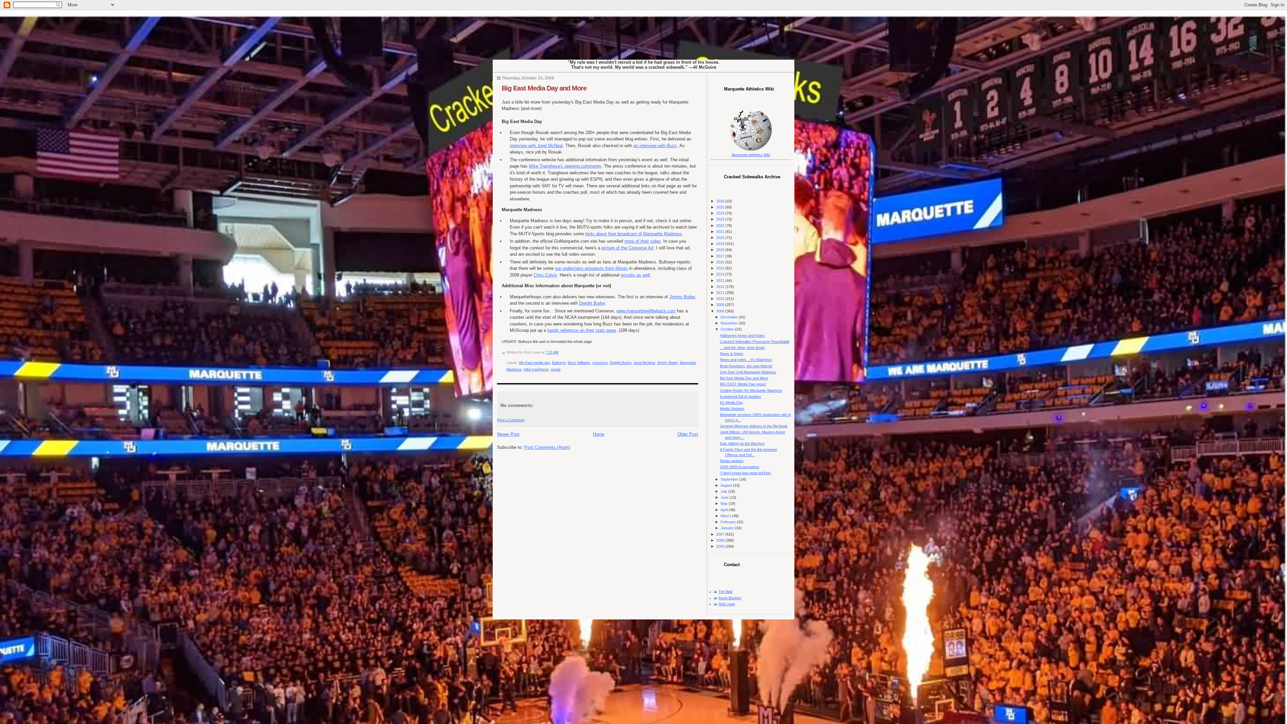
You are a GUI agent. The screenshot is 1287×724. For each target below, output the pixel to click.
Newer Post (508, 434)
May (725, 503)
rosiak (556, 369)
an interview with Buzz (655, 145)
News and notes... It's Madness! (746, 360)
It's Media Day (731, 403)
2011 (720, 293)
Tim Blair (726, 592)
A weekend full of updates (740, 397)
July (724, 491)
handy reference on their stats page (581, 330)
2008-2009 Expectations (739, 467)
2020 (720, 238)
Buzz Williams (579, 363)
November (730, 323)
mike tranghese (536, 369)
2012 (720, 287)
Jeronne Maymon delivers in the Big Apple (754, 426)
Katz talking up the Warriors (742, 443)
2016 (720, 262)
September (730, 479)
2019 (720, 244)
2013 (720, 281)
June (725, 497)
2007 (720, 534)
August (727, 485)
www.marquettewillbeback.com (646, 310)
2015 (720, 268)
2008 (720, 311)
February (729, 522)
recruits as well (635, 275)
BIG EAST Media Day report (743, 384)
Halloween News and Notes (742, 336)
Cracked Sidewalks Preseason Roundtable (755, 342)
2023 (720, 219)
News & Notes (731, 354)
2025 (720, 207)
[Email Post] (559, 352)
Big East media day (534, 363)
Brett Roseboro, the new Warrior (746, 366)
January (728, 528)
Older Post (687, 434)
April (725, 510)
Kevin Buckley (730, 598)
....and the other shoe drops (742, 348)
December (730, 317)
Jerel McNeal (644, 363)
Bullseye (559, 363)
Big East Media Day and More (544, 88)
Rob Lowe (727, 604)
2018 (720, 250)
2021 (720, 232)
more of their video (642, 241)
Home (598, 434)
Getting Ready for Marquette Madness (751, 390)
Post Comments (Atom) (547, 447)
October (728, 329)
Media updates (732, 461)
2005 (720, 546)
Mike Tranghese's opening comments (565, 166)
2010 (720, 299)
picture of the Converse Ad (627, 247)
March (726, 516)
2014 (720, 274)
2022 (720, 226)
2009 (720, 305)
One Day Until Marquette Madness (748, 372)
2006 (720, 540)
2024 (720, 213)
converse (600, 363)
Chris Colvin (545, 275)
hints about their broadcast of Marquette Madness (633, 233)
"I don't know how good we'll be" (746, 473)
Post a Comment (510, 420)
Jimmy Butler (682, 296)
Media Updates (732, 409)
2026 (720, 201)
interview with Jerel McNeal (536, 145)
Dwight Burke (592, 303)
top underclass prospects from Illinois (591, 268)
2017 (720, 256)
